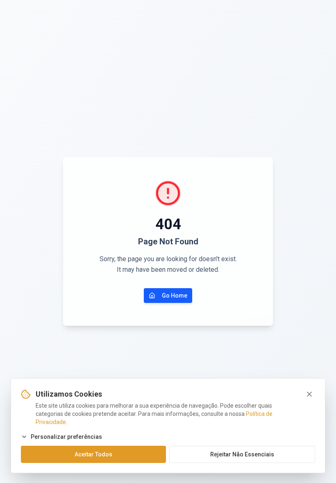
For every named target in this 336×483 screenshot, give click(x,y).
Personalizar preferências (66, 436)
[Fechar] (309, 394)
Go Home (174, 295)
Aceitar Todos (93, 454)
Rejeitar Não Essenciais (242, 454)
